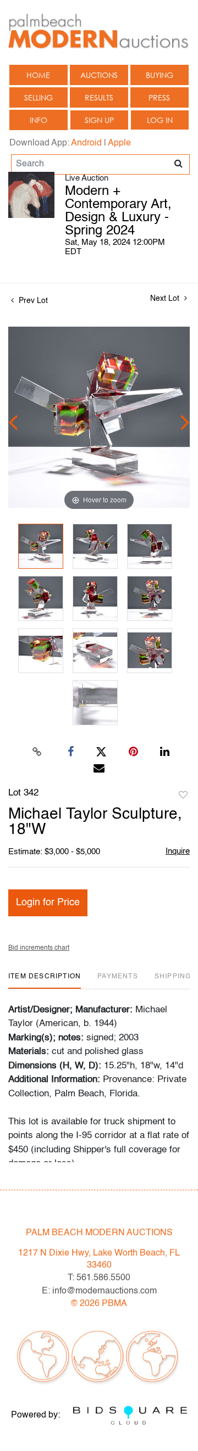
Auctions (99, 75)
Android (86, 143)
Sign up (99, 120)
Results (99, 97)
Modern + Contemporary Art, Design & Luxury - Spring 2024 (118, 211)
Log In (160, 120)
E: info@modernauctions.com (99, 1291)
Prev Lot (32, 301)
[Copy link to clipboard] (37, 752)
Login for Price (48, 902)
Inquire (178, 851)
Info (38, 120)
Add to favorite (183, 795)
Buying (159, 75)
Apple (119, 143)
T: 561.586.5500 (99, 1278)
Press (159, 97)
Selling (38, 97)
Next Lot (166, 298)
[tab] (44, 981)
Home (38, 75)
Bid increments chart (38, 948)
